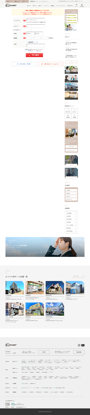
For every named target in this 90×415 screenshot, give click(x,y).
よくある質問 (57, 362)
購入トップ (17, 1)
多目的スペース (67, 361)
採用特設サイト (33, 1)
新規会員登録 (79, 352)
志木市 (61, 368)
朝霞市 (72, 368)
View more (71, 61)
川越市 (28, 368)
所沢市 (23, 368)
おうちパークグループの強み (74, 360)
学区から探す (42, 367)
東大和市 (29, 369)
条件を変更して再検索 (25, 64)
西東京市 (77, 368)
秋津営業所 (68, 228)
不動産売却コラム (38, 379)
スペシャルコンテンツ (60, 5)
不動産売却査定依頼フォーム (27, 379)
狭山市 (43, 368)
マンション (65, 367)
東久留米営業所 (69, 231)
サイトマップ (64, 362)
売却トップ (24, 1)
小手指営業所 (69, 213)
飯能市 (38, 368)
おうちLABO (71, 146)
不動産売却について (25, 376)
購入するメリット (48, 361)
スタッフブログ (56, 360)
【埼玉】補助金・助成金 (47, 387)
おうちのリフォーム (71, 150)
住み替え (40, 376)
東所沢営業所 (69, 219)
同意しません (38, 50)
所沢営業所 (68, 216)
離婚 (45, 376)
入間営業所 (68, 222)
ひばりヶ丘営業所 (69, 225)
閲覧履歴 (31, 372)
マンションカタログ (77, 367)
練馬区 (52, 369)
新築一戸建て (49, 367)
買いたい (29, 5)
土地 (70, 367)
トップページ (24, 360)
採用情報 (68, 193)
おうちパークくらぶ (58, 361)
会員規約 (12, 407)
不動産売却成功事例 (73, 377)
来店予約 (68, 196)
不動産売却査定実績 (63, 377)
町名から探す (34, 367)
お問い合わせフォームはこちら (51, 64)
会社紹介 (52, 5)
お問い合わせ (70, 5)
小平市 (47, 369)
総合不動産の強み (32, 361)
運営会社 (7, 407)
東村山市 (23, 369)
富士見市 (56, 368)
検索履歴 (38, 372)
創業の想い (24, 361)
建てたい (40, 5)
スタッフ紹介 (48, 360)
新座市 (67, 368)
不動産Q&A (40, 361)
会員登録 (81, 6)
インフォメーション (33, 360)
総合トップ (9, 1)
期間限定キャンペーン (77, 361)
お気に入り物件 (24, 372)
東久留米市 (41, 369)
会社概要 (68, 190)
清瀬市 (35, 369)
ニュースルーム (42, 1)
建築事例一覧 (32, 383)
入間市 (33, 368)
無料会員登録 (44, 372)
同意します (31, 50)
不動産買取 (51, 376)
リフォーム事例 (36, 387)
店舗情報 (14, 353)
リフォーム (46, 5)
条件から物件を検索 (25, 367)
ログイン (76, 6)
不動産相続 (34, 376)
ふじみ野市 (50, 368)
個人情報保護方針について (21, 407)
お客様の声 (64, 360)
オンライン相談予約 (48, 362)
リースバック (63, 376)
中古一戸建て (57, 367)
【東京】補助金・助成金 (60, 387)
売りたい (35, 5)
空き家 (57, 376)
